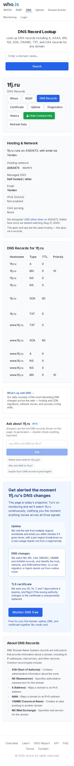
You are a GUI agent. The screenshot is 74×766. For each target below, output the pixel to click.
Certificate (17, 107)
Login (24, 17)
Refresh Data (18, 124)
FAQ (65, 743)
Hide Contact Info (41, 115)
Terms (30, 748)
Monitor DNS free (25, 612)
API (56, 743)
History (14, 115)
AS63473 (27, 167)
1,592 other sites (33, 219)
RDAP (19, 9)
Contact (43, 748)
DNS (28, 9)
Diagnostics (54, 107)
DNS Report (42, 743)
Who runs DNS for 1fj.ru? (21, 465)
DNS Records (48, 98)
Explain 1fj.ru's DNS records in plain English (30, 471)
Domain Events (57, 9)
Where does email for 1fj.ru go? (24, 459)
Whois (14, 98)
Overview (12, 743)
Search (37, 66)
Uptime (39, 9)
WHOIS (7, 9)
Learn (26, 743)
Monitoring (10, 17)
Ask (37, 452)
